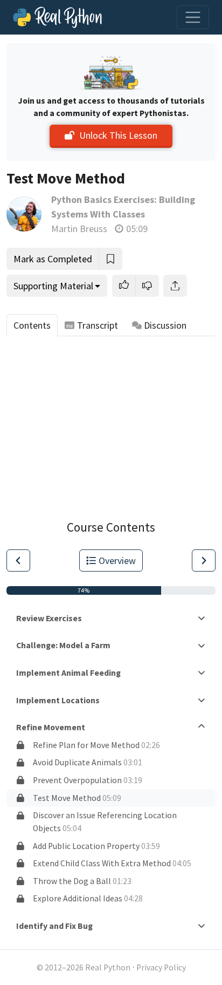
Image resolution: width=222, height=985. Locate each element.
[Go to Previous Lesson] (18, 560)
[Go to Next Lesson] (204, 560)
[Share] (175, 286)
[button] (124, 286)
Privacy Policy (161, 967)
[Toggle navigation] (193, 17)
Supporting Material (53, 286)
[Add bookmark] (110, 259)
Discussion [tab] (165, 325)
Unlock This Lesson (118, 135)
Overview (117, 560)
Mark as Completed (52, 259)
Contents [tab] (32, 325)
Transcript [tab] (97, 325)
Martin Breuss (79, 228)
